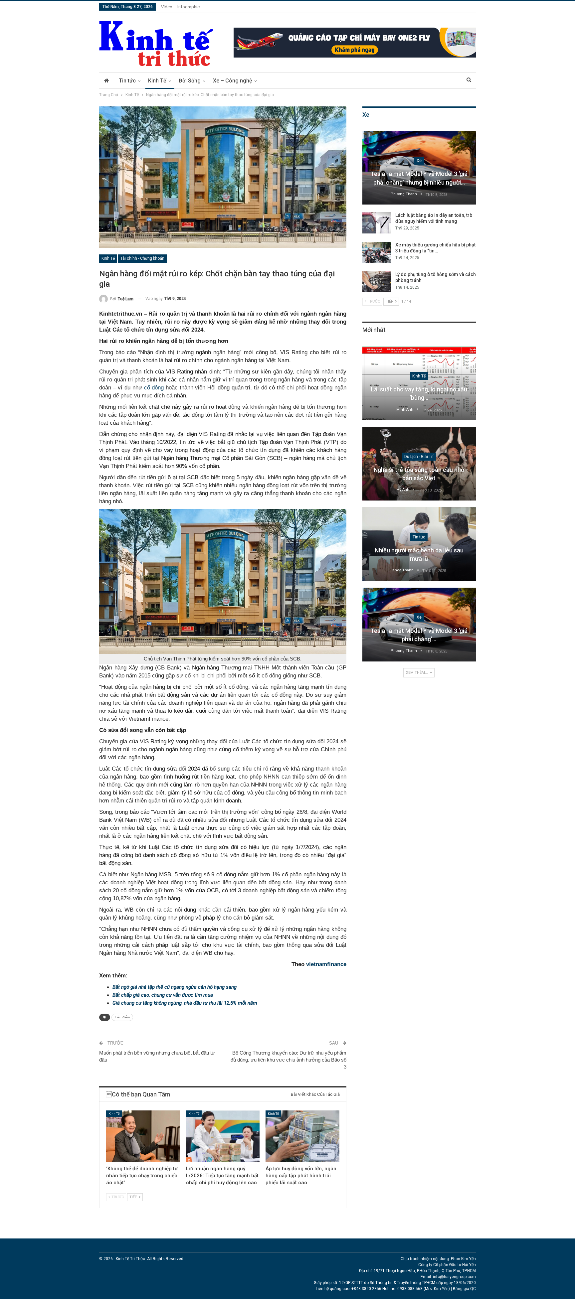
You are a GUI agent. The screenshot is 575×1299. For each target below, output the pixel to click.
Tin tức (127, 80)
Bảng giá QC (464, 1288)
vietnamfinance (326, 964)
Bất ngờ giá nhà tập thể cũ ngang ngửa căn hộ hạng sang (174, 987)
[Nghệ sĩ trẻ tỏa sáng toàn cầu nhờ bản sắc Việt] (419, 463)
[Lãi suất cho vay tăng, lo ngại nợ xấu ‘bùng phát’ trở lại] (419, 383)
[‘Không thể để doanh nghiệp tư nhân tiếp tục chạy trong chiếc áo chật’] (143, 1136)
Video (166, 6)
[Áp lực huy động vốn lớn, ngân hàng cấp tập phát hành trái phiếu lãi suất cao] (302, 1136)
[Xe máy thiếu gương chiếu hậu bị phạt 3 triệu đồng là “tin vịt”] (376, 252)
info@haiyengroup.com (454, 1276)
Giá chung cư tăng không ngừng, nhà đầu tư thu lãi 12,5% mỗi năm (184, 1003)
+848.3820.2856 (366, 1288)
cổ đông (154, 387)
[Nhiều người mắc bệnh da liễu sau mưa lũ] (419, 544)
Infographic (188, 6)
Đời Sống (190, 80)
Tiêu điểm (122, 1017)
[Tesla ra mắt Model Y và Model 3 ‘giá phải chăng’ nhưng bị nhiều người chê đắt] (419, 168)
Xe (419, 160)
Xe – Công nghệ (232, 80)
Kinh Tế (157, 80)
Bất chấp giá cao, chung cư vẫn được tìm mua (162, 995)
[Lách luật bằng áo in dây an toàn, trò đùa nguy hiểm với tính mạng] (376, 222)
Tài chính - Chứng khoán (142, 258)
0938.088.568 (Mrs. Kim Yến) (423, 1288)
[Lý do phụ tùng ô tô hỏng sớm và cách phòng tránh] (376, 282)
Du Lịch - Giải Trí (419, 456)
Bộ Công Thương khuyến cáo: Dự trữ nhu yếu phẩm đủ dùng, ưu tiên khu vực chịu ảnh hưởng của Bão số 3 (288, 1060)
